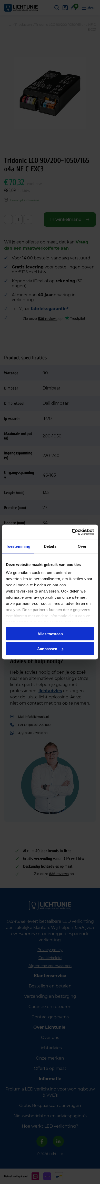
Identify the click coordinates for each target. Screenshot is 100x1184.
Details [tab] (50, 546)
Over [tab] (82, 546)
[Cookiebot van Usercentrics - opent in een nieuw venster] (72, 532)
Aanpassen (47, 649)
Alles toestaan (50, 633)
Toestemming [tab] (18, 546)
